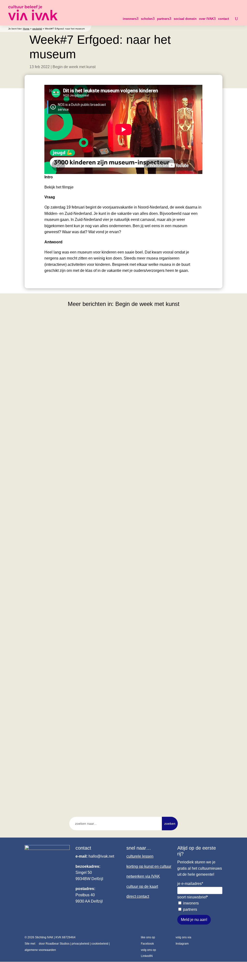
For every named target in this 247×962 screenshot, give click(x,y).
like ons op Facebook (148, 940)
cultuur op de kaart (142, 886)
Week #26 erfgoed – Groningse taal (63, 772)
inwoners (130, 19)
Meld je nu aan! (194, 920)
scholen (147, 19)
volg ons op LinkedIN (148, 953)
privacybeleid (80, 943)
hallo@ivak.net (101, 856)
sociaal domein (185, 19)
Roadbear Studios (57, 943)
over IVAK (206, 19)
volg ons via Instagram (183, 940)
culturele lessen (139, 856)
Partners (190, 909)
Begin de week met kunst (74, 67)
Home (26, 28)
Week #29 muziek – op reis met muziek (67, 446)
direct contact (137, 896)
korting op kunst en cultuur (148, 866)
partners (163, 19)
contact (223, 19)
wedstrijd (37, 28)
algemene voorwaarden (40, 950)
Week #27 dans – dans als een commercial (70, 609)
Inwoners (191, 903)
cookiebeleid (99, 943)
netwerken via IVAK (143, 876)
